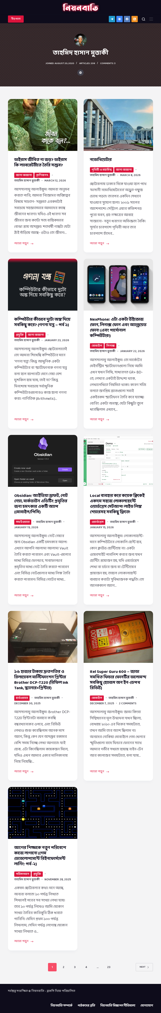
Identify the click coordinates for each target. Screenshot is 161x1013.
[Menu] (151, 19)
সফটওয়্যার (23, 522)
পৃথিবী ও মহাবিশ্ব (102, 169)
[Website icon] (80, 72)
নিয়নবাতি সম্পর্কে (61, 1006)
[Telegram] (112, 19)
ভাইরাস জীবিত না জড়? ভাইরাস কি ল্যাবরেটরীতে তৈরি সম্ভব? (40, 162)
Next (142, 967)
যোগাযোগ (146, 1006)
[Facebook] (127, 19)
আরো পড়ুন (22, 243)
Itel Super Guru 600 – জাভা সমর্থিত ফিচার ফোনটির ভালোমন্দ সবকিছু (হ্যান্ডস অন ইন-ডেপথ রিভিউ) (118, 680)
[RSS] (134, 19)
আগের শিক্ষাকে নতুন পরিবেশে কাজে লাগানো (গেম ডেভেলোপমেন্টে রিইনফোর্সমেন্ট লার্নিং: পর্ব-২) (40, 856)
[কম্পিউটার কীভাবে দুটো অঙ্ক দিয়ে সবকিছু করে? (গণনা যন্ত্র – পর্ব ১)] (42, 285)
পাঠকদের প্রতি (86, 1006)
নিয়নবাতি (37, 991)
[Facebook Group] (119, 19)
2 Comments (127, 703)
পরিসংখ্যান (22, 874)
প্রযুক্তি (20, 335)
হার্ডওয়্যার (22, 698)
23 (108, 967)
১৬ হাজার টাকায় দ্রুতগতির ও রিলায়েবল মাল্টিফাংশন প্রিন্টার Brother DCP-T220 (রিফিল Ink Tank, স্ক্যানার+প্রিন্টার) (41, 680)
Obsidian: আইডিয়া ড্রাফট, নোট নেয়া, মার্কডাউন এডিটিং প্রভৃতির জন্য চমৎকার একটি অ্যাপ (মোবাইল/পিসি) (41, 504)
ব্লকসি (50, 991)
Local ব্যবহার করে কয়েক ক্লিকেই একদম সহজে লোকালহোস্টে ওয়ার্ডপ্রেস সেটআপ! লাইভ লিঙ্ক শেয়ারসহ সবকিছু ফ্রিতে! (117, 504)
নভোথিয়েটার (101, 159)
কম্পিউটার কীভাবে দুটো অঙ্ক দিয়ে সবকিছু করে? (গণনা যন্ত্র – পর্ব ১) (42, 322)
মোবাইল (97, 345)
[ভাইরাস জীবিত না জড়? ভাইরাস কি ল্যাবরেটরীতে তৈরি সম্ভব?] (42, 125)
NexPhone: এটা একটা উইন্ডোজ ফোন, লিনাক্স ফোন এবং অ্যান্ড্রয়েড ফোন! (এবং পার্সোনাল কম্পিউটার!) (118, 327)
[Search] (143, 19)
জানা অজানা (24, 175)
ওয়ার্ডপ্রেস (98, 522)
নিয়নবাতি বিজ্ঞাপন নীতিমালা (117, 1006)
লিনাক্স (110, 345)
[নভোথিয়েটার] (118, 125)
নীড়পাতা (16, 19)
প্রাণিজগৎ (42, 175)
